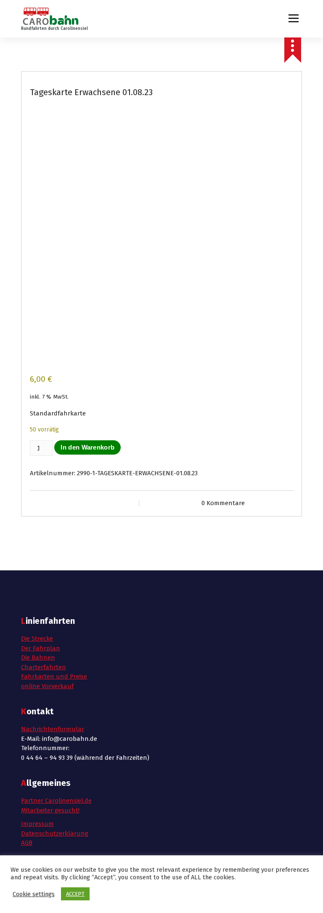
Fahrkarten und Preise (54, 676)
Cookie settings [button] (34, 894)
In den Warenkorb (87, 447)
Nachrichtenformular (52, 729)
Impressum (37, 824)
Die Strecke (37, 638)
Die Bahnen (38, 657)
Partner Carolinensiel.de (56, 800)
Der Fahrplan (40, 648)
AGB (26, 842)
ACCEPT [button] (75, 894)
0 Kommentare (223, 503)
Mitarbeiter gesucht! (50, 810)
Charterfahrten (43, 667)
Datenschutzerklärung (54, 833)
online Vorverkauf (47, 686)
